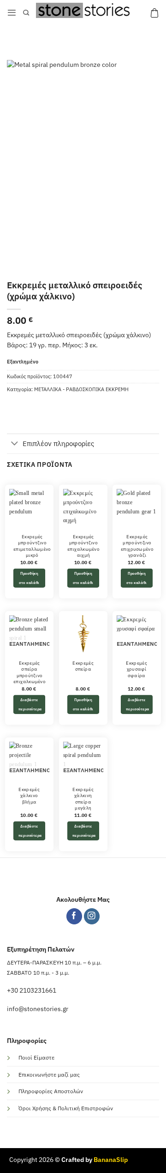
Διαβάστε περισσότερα (30, 704)
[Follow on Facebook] (74, 916)
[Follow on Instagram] (92, 916)
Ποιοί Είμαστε (36, 1057)
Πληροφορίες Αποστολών (50, 1091)
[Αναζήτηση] (26, 13)
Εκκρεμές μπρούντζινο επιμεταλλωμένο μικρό (32, 545)
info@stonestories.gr (37, 1009)
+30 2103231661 (31, 990)
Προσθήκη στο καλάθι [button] (29, 578)
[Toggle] (14, 444)
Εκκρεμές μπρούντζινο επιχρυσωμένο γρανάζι (137, 545)
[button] (12, 12)
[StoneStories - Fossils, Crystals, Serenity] (84, 10)
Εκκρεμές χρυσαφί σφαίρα (137, 669)
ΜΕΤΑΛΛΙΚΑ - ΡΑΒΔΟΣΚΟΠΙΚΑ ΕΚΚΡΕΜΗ (81, 389)
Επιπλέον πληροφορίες (58, 443)
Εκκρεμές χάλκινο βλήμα (29, 795)
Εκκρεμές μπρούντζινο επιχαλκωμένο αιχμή (83, 545)
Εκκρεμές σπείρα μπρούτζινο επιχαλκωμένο (29, 672)
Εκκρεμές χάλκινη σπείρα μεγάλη (83, 798)
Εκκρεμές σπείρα (83, 666)
